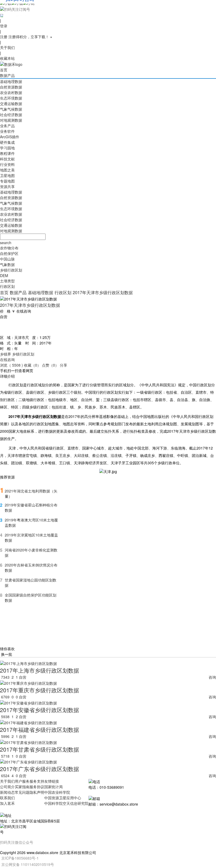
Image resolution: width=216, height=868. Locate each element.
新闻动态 (7, 792)
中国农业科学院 (57, 792)
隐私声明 (37, 792)
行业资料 (7, 164)
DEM (4, 275)
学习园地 (7, 147)
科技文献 (7, 158)
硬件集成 (7, 142)
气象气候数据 (11, 109)
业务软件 (7, 131)
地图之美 (7, 169)
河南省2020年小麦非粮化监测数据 (31, 552)
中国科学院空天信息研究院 (66, 803)
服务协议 (37, 786)
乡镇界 (5, 354)
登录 (3, 25)
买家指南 (22, 786)
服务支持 (37, 781)
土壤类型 (7, 280)
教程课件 (7, 153)
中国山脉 (7, 259)
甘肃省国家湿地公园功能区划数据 (30, 582)
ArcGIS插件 (9, 136)
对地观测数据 (11, 120)
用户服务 (22, 781)
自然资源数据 (11, 87)
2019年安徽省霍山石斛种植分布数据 (31, 507)
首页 (3, 69)
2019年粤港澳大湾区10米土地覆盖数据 (31, 522)
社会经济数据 (11, 114)
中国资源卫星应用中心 (62, 797)
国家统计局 (53, 786)
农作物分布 (9, 247)
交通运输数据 (11, 103)
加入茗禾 (7, 803)
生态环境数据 (11, 98)
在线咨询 (7, 359)
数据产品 (7, 75)
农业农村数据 (11, 92)
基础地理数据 (11, 81)
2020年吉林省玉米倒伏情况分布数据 (31, 567)
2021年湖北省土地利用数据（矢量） (31, 493)
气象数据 (7, 264)
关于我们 (7, 47)
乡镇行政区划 (11, 270)
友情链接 (51, 781)
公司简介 (7, 786)
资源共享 (7, 186)
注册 (3, 36)
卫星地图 (7, 175)
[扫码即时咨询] (108, 9)
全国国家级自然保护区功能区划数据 (30, 597)
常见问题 (22, 792)
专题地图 (7, 181)
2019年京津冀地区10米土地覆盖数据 (31, 537)
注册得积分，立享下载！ (28, 36)
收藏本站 (7, 58)
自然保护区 (9, 253)
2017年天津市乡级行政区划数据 (103, 292)
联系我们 (7, 797)
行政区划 (7, 286)
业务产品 (7, 125)
